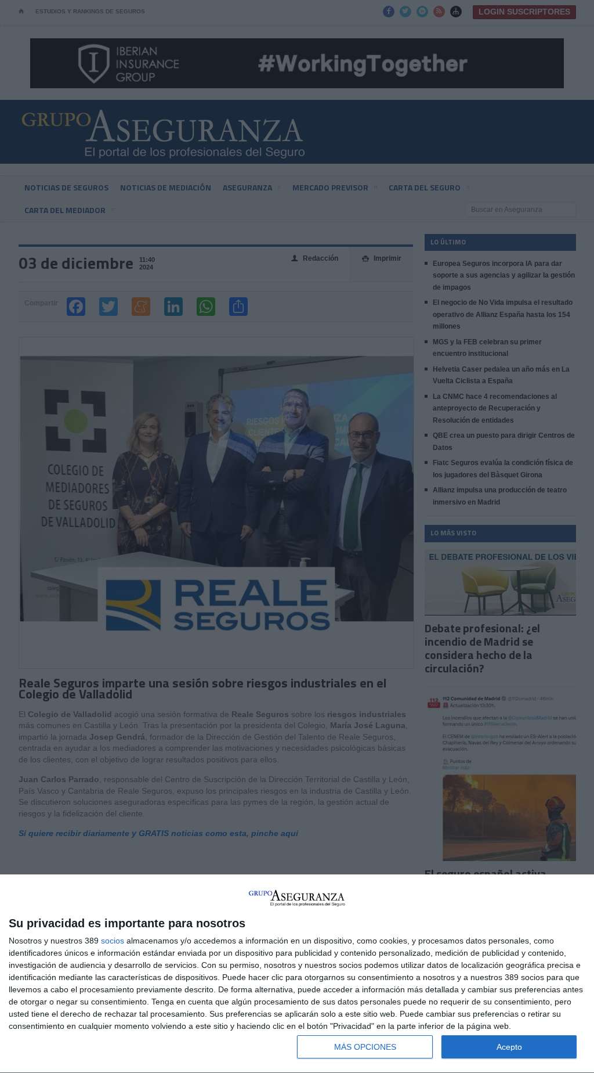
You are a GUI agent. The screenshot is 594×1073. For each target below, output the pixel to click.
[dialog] (297, 974)
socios (112, 941)
